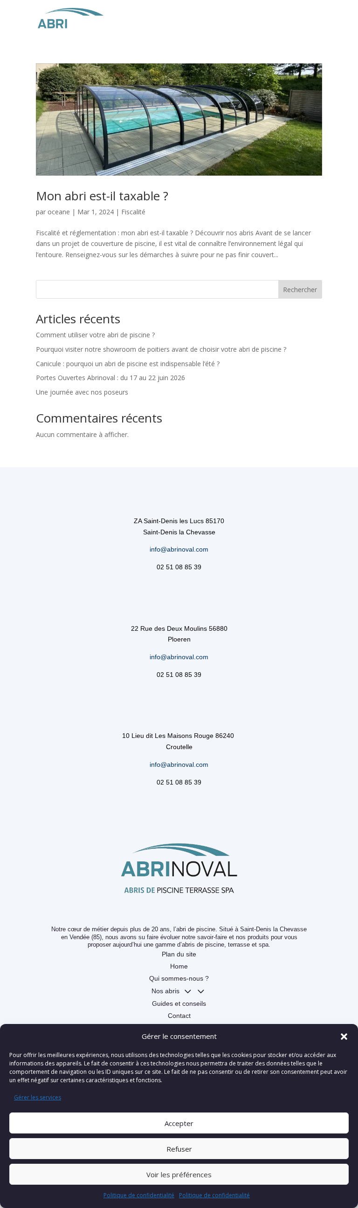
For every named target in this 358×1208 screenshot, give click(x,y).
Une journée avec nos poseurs (82, 392)
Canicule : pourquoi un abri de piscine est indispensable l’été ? (128, 363)
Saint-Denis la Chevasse (179, 532)
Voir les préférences (179, 1174)
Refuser (179, 1148)
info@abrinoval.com (179, 549)
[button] (344, 1036)
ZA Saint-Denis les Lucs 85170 (179, 521)
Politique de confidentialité (138, 1195)
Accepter (179, 1123)
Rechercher (300, 289)
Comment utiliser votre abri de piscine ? (95, 334)
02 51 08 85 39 (179, 567)
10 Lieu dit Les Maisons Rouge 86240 (179, 735)
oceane (59, 211)
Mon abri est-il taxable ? (102, 195)
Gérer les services (37, 1097)
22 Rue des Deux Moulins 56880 (179, 628)
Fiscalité (133, 211)
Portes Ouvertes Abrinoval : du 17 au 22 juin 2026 (110, 377)
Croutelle (179, 747)
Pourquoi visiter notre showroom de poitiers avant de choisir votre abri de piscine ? (161, 349)
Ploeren (179, 639)
